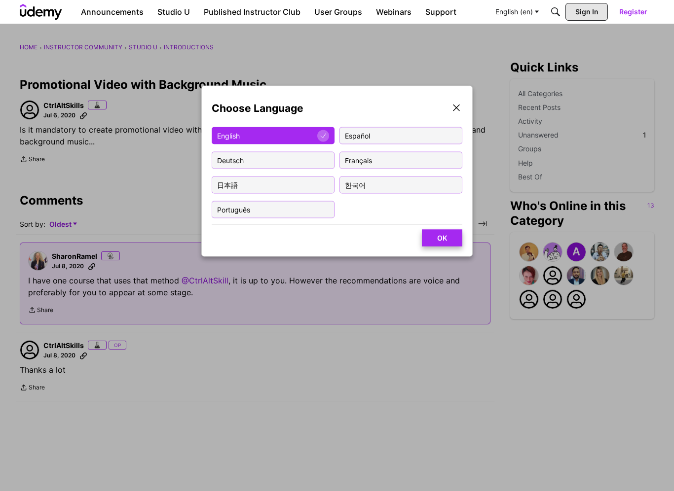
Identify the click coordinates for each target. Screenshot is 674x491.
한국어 (355, 184)
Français (358, 160)
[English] (41, 12)
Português (233, 209)
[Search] (555, 12)
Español (357, 135)
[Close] (456, 108)
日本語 (227, 184)
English (228, 135)
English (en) (514, 11)
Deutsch (230, 160)
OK (442, 238)
